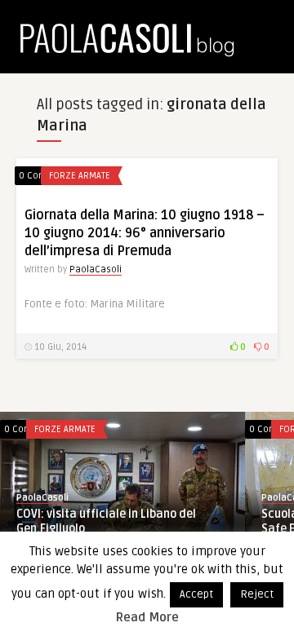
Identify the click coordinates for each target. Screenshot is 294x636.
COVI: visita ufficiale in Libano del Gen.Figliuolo (106, 521)
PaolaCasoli (95, 269)
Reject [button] (257, 594)
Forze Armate (79, 175)
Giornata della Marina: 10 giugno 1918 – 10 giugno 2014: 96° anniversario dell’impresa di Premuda (144, 233)
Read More (147, 617)
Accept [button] (196, 594)
